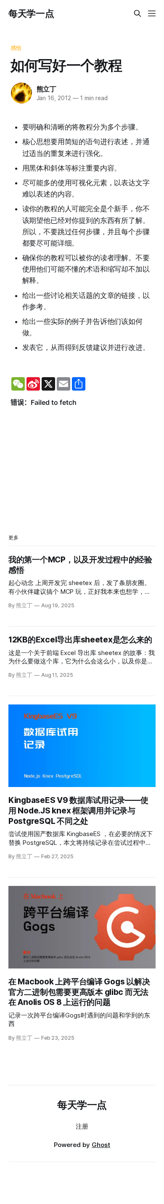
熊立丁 (46, 89)
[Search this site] (137, 13)
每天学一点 (31, 13)
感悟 (16, 47)
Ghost (101, 1145)
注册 (82, 1126)
